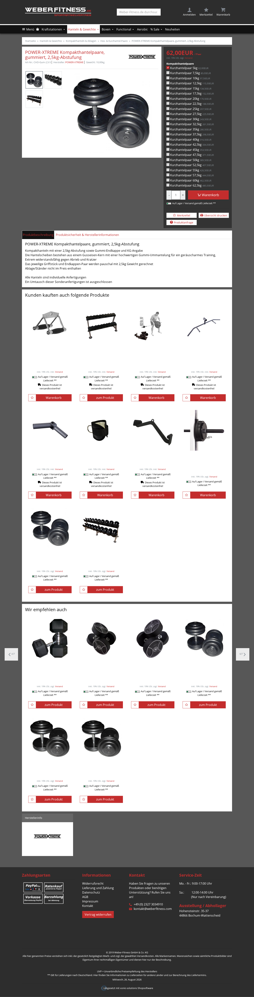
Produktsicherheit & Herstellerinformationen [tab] (87, 235)
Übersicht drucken (215, 215)
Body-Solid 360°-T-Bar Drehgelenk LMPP (50, 457)
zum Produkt (105, 398)
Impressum (90, 901)
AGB (85, 897)
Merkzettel (183, 215)
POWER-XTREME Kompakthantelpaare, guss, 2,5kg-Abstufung (50, 766)
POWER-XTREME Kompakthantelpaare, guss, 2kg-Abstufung (101, 766)
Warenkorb (210, 195)
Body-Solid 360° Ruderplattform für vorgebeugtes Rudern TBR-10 (152, 352)
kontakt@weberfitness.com (153, 909)
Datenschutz (91, 892)
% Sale (154, 29)
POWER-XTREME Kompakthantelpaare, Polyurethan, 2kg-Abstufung (153, 667)
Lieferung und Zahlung (98, 888)
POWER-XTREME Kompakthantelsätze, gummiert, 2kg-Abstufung (101, 556)
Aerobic (142, 29)
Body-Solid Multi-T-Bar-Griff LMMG (204, 350)
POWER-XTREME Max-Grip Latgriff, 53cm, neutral (153, 457)
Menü (30, 29)
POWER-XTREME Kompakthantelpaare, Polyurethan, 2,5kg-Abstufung (101, 669)
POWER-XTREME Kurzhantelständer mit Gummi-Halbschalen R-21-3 (101, 352)
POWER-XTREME (74, 62)
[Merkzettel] (32, 397)
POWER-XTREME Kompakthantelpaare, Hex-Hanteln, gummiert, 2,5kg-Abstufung (50, 669)
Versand (188, 57)
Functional (123, 29)
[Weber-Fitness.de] (59, 12)
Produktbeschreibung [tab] (38, 235)
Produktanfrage (183, 222)
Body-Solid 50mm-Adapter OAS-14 (204, 457)
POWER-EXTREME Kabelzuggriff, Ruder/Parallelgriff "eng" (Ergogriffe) (49, 355)
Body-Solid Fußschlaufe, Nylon (101, 457)
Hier (95, 975)
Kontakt (87, 906)
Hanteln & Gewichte (82, 29)
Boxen (106, 29)
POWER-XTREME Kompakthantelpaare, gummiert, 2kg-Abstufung (50, 556)
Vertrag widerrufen (98, 914)
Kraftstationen (52, 29)
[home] (38, 29)
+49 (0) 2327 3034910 (148, 904)
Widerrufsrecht (93, 883)
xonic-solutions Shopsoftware (136, 988)
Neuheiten (172, 29)
